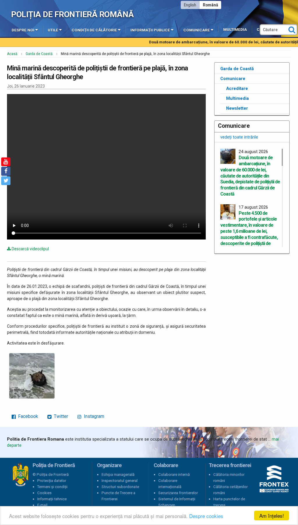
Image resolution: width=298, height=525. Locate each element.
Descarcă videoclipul (30, 248)
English (190, 5)
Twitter (60, 416)
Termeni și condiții (52, 487)
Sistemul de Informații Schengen (176, 502)
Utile (53, 30)
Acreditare (237, 88)
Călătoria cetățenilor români (230, 490)
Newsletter (237, 108)
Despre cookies (206, 515)
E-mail (42, 505)
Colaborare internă (174, 474)
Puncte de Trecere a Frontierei (118, 496)
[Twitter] (5, 180)
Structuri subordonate (120, 487)
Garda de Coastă (39, 54)
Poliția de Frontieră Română (72, 14)
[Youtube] (5, 161)
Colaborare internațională (169, 483)
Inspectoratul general (120, 480)
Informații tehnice (52, 499)
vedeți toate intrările (239, 137)
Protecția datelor (51, 480)
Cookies (44, 493)
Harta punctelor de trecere (229, 502)
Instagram (93, 416)
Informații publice (150, 30)
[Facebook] (5, 171)
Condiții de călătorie (94, 30)
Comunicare (196, 30)
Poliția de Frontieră (20, 474)
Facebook (27, 416)
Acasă (12, 54)
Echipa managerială (118, 474)
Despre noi (23, 30)
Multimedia (235, 29)
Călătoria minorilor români (228, 477)
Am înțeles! (271, 515)
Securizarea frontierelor (178, 493)
